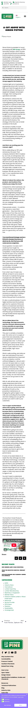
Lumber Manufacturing (12, 591)
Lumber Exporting (10, 589)
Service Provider (10, 602)
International (8, 587)
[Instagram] (9, 652)
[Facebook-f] (2, 652)
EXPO (6, 583)
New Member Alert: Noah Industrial (12, 567)
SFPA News (8, 604)
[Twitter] (6, 652)
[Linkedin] (15, 652)
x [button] (26, 694)
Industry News (9, 585)
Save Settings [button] (7, 705)
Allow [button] (20, 705)
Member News (9, 594)
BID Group (16, 49)
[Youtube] (12, 652)
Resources (8, 600)
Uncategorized (9, 610)
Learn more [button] (21, 697)
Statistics (7, 606)
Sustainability (9, 608)
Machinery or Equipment (12, 592)
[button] (25, 16)
